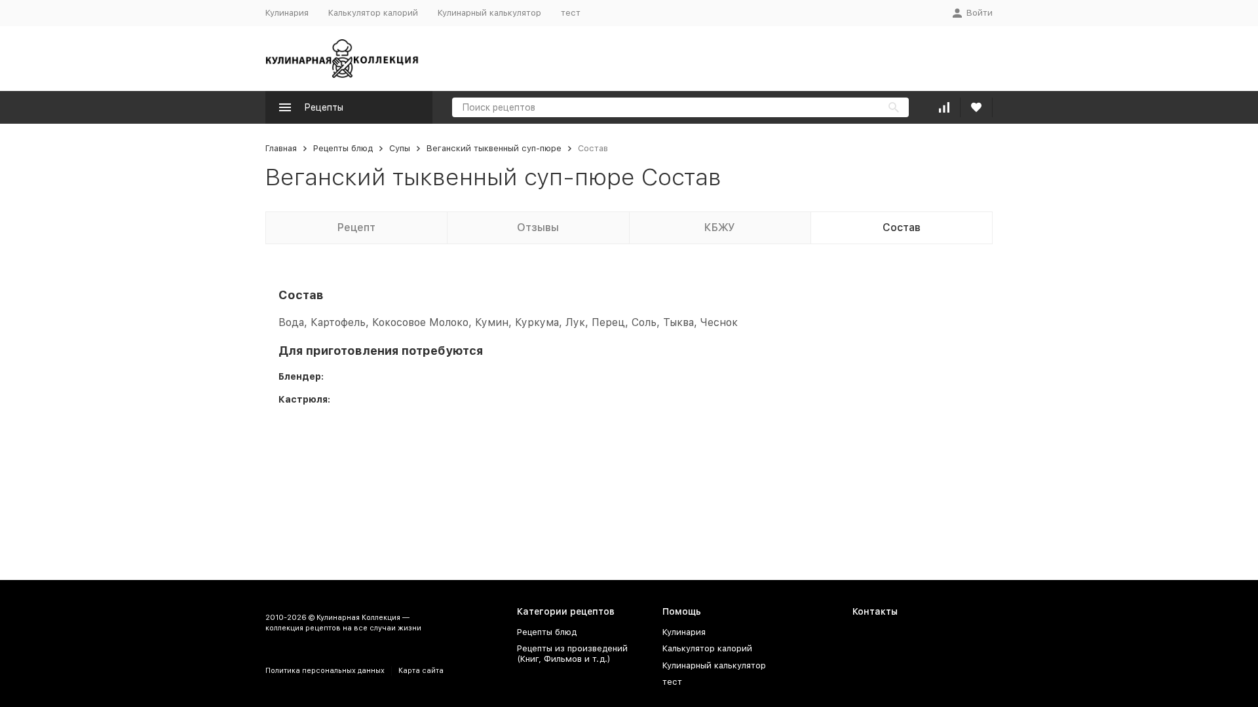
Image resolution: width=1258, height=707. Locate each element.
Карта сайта (421, 670)
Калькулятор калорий (373, 13)
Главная (281, 148)
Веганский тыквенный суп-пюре (494, 148)
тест (571, 13)
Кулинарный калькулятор (489, 13)
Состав (902, 227)
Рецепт (356, 227)
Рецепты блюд (343, 148)
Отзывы (538, 227)
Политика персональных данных (325, 670)
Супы (399, 148)
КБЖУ (719, 227)
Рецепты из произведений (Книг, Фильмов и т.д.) (572, 654)
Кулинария (287, 13)
